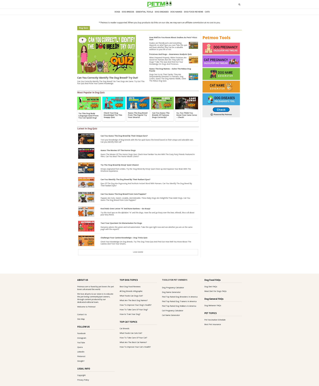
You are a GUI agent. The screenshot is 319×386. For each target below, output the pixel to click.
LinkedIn (80, 351)
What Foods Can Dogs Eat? (131, 295)
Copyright (81, 375)
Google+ (81, 361)
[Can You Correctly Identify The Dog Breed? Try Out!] (106, 54)
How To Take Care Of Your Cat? (133, 337)
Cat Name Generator (171, 315)
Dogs (117, 12)
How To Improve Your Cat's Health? (135, 347)
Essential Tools (144, 12)
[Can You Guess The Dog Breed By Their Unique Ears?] (86, 138)
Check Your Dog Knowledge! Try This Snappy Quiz (113, 115)
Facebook (81, 333)
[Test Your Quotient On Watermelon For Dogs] (86, 226)
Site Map (81, 319)
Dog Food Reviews (193, 12)
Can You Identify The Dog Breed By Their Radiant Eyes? (125, 179)
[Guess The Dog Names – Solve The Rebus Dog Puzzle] (193, 76)
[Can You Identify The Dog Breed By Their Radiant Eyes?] (86, 182)
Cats (207, 12)
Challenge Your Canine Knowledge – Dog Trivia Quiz (124, 237)
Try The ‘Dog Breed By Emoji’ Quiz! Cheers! (120, 165)
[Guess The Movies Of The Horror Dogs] (86, 153)
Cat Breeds (124, 328)
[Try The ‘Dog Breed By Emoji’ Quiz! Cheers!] (86, 167)
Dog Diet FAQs (210, 286)
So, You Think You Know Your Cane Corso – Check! (186, 115)
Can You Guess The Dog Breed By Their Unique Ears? (124, 136)
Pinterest (81, 356)
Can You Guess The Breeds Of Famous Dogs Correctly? (160, 115)
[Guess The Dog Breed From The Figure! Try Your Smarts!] (138, 102)
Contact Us (82, 314)
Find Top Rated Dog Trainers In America (179, 301)
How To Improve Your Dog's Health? (136, 305)
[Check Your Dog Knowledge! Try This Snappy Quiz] (113, 102)
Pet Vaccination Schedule (215, 319)
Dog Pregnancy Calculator (173, 287)
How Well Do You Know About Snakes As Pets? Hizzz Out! (173, 38)
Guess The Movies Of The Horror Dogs (118, 150)
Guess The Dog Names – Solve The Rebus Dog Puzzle (170, 70)
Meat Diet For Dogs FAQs (215, 291)
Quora (80, 347)
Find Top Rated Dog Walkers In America (179, 306)
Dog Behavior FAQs (212, 305)
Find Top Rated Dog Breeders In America (180, 296)
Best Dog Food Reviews (130, 286)
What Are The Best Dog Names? (134, 300)
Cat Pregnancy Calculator (172, 310)
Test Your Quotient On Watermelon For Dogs (121, 223)
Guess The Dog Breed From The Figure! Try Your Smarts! (137, 115)
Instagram (81, 338)
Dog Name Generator (171, 292)
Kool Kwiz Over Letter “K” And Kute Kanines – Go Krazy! (125, 208)
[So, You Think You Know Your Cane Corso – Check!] (186, 102)
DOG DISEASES (162, 12)
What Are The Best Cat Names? (133, 342)
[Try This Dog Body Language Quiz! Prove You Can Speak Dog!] (89, 103)
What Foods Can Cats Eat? (131, 333)
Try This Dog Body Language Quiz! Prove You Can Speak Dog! (88, 115)
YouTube (81, 342)
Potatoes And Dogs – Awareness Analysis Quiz (170, 54)
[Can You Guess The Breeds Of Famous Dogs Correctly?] (162, 102)
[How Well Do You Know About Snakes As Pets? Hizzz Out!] (193, 45)
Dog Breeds (128, 12)
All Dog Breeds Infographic (131, 291)
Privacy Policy (83, 380)
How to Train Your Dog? (130, 314)
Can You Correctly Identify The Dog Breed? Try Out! (107, 77)
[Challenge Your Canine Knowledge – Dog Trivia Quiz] (86, 240)
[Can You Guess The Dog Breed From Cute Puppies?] (86, 196)
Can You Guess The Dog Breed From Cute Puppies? (123, 194)
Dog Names (176, 12)
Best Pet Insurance (212, 324)
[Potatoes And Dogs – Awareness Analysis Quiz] (193, 59)
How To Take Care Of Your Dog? (134, 309)
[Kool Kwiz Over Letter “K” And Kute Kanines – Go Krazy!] (86, 211)
